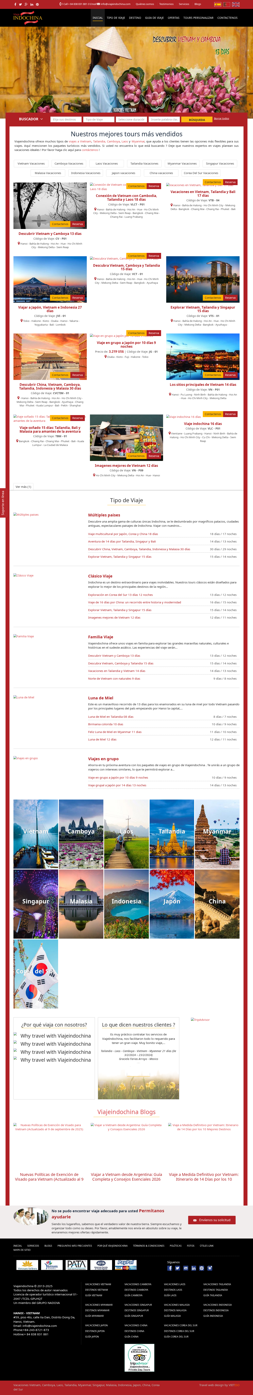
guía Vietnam (93, 1295)
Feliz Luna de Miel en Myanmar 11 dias (115, 732)
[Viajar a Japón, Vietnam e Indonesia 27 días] (50, 279)
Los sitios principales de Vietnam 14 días (203, 384)
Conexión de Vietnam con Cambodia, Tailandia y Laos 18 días (126, 197)
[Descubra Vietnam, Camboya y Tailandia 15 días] (124, 258)
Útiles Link (206, 1245)
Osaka (54, 321)
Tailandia (172, 831)
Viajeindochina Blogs (126, 1112)
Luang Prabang (134, 217)
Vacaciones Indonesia (217, 1304)
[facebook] (15, 4)
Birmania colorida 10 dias (105, 724)
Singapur (35, 901)
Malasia (81, 901)
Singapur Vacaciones (220, 163)
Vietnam (35, 831)
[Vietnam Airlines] (27, 1265)
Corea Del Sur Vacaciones (201, 173)
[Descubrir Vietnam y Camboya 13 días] (50, 205)
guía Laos (170, 1295)
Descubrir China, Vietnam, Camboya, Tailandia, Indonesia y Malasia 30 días (50, 386)
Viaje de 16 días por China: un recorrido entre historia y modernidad (134, 602)
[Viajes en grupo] (25, 758)
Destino (135, 18)
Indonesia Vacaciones (85, 173)
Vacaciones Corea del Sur (180, 1325)
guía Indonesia (213, 1316)
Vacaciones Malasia (177, 1304)
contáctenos (90, 150)
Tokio (26, 321)
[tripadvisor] (139, 1357)
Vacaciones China (136, 1325)
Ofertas (173, 18)
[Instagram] (209, 1268)
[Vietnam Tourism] (52, 1265)
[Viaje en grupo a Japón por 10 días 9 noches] (121, 335)
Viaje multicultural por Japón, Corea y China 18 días (123, 534)
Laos (125, 141)
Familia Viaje (100, 637)
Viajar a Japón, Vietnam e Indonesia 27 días (50, 309)
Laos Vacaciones (107, 163)
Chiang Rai (116, 217)
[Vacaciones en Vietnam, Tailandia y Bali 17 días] (199, 185)
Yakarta (73, 321)
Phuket (225, 209)
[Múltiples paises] (26, 514)
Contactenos (227, 18)
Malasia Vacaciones (48, 173)
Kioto (46, 321)
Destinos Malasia (175, 1310)
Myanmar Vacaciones (182, 163)
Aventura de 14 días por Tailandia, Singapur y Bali (122, 541)
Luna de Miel (100, 698)
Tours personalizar (198, 18)
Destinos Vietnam (96, 1289)
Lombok (61, 324)
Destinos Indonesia (216, 1310)
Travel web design (211, 1385)
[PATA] (76, 1265)
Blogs (197, 4)
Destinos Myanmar (97, 1310)
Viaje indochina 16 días (203, 423)
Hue (63, 243)
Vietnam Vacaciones (31, 163)
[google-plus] (26, 4)
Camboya (113, 141)
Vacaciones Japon (96, 1325)
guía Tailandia (212, 1295)
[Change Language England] (236, 4)
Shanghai (75, 405)
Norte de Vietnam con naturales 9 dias (114, 678)
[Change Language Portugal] (226, 4)
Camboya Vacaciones (69, 163)
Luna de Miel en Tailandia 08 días (110, 717)
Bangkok (138, 213)
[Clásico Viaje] (23, 575)
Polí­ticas (176, 1245)
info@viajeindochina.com (115, 4)
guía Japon (92, 1336)
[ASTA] (101, 1265)
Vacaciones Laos (174, 1284)
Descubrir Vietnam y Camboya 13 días (50, 233)
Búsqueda (197, 120)
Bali (233, 209)
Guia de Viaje (154, 18)
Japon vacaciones (123, 173)
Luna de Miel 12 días (102, 739)
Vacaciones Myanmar (98, 1304)
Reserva (77, 224)
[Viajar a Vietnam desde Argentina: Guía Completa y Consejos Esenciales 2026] (126, 1146)
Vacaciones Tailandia (217, 1284)
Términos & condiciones (148, 1245)
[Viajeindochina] (28, 17)
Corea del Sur (36, 971)
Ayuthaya (152, 282)
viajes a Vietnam (80, 141)
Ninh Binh (200, 394)
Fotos (190, 1245)
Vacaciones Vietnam (98, 1284)
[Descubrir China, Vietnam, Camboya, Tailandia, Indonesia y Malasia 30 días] (50, 356)
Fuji (127, 357)
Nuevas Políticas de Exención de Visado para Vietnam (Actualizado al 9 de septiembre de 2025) (49, 1179)
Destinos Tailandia (215, 1289)
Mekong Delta (46, 247)
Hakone (36, 321)
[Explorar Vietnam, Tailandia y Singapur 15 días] (203, 279)
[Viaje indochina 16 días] (183, 416)
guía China (132, 1336)
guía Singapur (134, 1316)
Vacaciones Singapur (138, 1304)
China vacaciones (161, 173)
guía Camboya (134, 1295)
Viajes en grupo (103, 758)
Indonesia (126, 901)
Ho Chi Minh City (213, 205)
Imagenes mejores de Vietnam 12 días (126, 465)
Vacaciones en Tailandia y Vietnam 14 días (116, 671)
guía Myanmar (94, 1316)
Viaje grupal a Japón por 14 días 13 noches (117, 785)
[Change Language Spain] (217, 4)
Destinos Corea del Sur (179, 1331)
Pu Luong (186, 394)
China (217, 901)
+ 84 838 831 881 (77, 4)
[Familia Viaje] (23, 636)
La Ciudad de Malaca (56, 445)
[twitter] (20, 4)
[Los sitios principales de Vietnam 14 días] (203, 356)
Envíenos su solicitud (214, 1220)
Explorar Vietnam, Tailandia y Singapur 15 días (203, 309)
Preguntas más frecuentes (75, 1245)
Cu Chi (206, 437)
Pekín (64, 405)
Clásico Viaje (100, 576)
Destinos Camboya (136, 1289)
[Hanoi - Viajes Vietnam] (126, 72)
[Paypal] (126, 1265)
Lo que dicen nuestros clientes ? (138, 1024)
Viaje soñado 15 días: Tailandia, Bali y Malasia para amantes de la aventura (50, 429)
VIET (234, 1385)
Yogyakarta (41, 324)
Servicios (184, 4)
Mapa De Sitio (21, 1250)
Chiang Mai (151, 213)
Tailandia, (99, 141)
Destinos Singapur (137, 1310)
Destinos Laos (173, 1289)
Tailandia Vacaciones (144, 163)
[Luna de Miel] (23, 697)
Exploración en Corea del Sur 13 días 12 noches (120, 595)
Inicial (98, 18)
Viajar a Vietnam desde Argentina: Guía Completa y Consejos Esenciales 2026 (126, 1177)
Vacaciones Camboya (138, 1284)
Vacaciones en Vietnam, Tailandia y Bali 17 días (203, 193)
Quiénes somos (145, 4)
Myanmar (138, 141)
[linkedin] (31, 4)
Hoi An (55, 243)
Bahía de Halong (39, 243)
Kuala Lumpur (44, 405)
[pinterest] (37, 4)
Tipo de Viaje (116, 18)
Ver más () (23, 487)
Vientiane (176, 433)
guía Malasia (172, 1316)
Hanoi (23, 243)
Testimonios (166, 4)
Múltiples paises (104, 515)
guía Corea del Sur (176, 1336)
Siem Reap (63, 247)
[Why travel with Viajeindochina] (54, 1035)
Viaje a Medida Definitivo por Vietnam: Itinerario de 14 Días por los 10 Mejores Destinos (204, 1179)
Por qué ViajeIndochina (112, 1245)
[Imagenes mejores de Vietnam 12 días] (126, 437)
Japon (171, 901)
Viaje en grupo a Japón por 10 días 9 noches (126, 344)
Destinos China (134, 1331)
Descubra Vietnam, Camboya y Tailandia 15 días (126, 267)
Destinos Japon (95, 1331)
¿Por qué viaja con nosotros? (54, 1024)
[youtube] (185, 1268)
